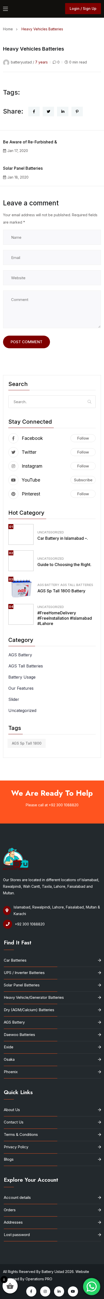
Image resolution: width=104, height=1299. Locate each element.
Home (9, 29)
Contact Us (13, 1122)
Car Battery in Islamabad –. (62, 538)
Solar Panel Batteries (23, 168)
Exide (8, 1047)
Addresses (13, 1222)
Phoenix (11, 1071)
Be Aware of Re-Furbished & (30, 141)
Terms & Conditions (21, 1134)
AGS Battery (48, 585)
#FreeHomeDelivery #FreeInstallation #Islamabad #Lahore (64, 618)
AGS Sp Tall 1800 (26, 743)
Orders (10, 1209)
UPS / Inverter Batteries (24, 972)
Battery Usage (22, 677)
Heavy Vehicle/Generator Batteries (34, 997)
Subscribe (83, 480)
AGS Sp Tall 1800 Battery (61, 590)
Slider (13, 699)
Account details (17, 1197)
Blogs (9, 1159)
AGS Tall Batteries (76, 585)
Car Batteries (15, 960)
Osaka (9, 1059)
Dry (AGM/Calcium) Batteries (29, 1009)
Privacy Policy (16, 1146)
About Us (12, 1109)
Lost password (17, 1234)
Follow (83, 438)
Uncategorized (50, 532)
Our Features (21, 688)
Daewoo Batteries (19, 1034)
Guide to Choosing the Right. (64, 564)
